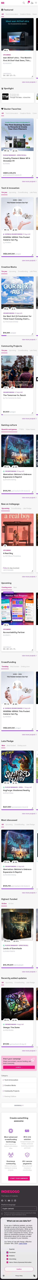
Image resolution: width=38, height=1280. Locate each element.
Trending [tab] (5, 666)
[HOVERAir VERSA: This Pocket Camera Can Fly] (17, 214)
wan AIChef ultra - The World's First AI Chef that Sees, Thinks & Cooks (17, 60)
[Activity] (28, 3)
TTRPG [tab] (21, 429)
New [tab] (15, 587)
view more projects (29, 82)
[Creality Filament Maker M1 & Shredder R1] (17, 135)
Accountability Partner (14, 632)
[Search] (24, 3)
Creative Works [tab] (25, 14)
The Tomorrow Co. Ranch (14, 395)
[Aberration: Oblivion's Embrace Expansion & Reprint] (17, 451)
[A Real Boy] (17, 530)
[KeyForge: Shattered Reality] (17, 767)
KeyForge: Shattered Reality (16, 790)
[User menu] (32, 2)
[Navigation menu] (36, 3)
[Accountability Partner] (17, 609)
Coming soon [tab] (7, 587)
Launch (18, 1067)
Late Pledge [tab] (27, 508)
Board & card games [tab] (9, 429)
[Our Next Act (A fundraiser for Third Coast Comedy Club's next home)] (17, 293)
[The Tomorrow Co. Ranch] (17, 372)
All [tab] (3, 14)
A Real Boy (8, 553)
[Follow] (5, 546)
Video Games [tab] (30, 429)
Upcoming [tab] (12, 192)
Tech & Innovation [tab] (11, 14)
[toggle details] (33, 77)
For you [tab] (4, 192)
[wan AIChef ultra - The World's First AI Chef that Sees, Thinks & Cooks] (17, 34)
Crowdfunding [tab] (23, 192)
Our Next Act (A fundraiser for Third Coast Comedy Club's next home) (17, 319)
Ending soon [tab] (25, 666)
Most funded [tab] (14, 666)
